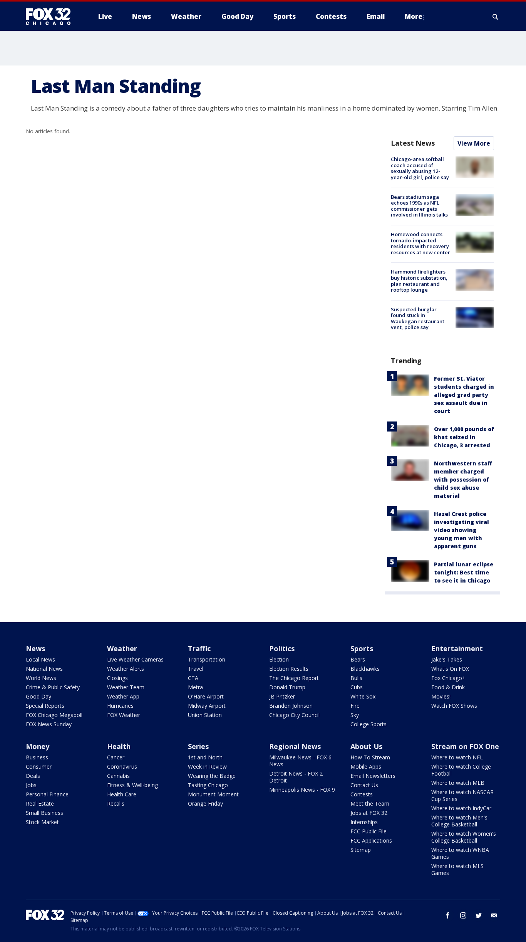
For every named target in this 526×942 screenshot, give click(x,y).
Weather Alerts (125, 668)
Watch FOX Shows (454, 705)
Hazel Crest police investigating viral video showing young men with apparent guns (461, 530)
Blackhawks (365, 668)
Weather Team (125, 687)
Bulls (356, 678)
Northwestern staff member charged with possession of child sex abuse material (463, 479)
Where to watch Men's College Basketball (459, 821)
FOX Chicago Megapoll (54, 715)
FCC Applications (371, 840)
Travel (195, 668)
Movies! (441, 696)
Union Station (205, 715)
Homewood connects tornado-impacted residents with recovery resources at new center (420, 243)
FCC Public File (368, 831)
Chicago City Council (294, 715)
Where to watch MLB (457, 782)
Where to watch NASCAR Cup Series (462, 795)
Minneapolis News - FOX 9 (302, 789)
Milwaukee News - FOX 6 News (300, 761)
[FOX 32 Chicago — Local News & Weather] (51, 16)
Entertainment (457, 648)
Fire (355, 705)
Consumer (39, 766)
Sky (354, 715)
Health (119, 746)
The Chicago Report (294, 678)
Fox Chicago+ (448, 678)
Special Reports (45, 705)
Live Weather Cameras (135, 659)
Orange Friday (205, 803)
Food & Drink (448, 687)
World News (41, 678)
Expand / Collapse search (495, 16)
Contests (361, 794)
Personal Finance (47, 794)
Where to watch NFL (457, 757)
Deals (33, 775)
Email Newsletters (372, 775)
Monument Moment (213, 794)
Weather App (123, 696)
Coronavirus (122, 766)
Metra (195, 687)
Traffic (199, 648)
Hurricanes (120, 705)
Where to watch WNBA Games (460, 853)
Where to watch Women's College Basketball (463, 837)
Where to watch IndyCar (461, 808)
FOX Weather (123, 715)
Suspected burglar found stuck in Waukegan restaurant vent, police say (417, 318)
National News (44, 668)
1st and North (205, 757)
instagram (463, 915)
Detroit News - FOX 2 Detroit (296, 777)
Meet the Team (369, 803)
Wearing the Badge (212, 775)
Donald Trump (287, 687)
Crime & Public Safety (53, 687)
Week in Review (207, 766)
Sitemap (360, 849)
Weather (122, 648)
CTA (193, 678)
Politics (282, 648)
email (494, 915)
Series (198, 746)
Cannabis (118, 775)
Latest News (413, 143)
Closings (117, 678)
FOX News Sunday (49, 724)
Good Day (38, 696)
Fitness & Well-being (132, 785)
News (35, 648)
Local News (40, 659)
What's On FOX (450, 668)
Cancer (115, 757)
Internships (364, 822)
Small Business (44, 812)
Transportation (206, 659)
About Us (366, 746)
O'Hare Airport (206, 696)
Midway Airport (207, 705)
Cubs (356, 687)
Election (279, 659)
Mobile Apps (365, 766)
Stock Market (42, 822)
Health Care (121, 794)
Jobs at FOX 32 (368, 812)
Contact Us (364, 785)
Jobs (31, 785)
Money (37, 746)
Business (37, 757)
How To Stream (370, 757)
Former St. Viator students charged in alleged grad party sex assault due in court (464, 395)
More (413, 16)
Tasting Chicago (208, 785)
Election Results (288, 668)
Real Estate (40, 803)
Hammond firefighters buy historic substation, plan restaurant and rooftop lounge (419, 280)
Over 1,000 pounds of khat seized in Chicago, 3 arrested (464, 437)
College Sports (368, 724)
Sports (361, 648)
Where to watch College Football (461, 770)
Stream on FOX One (465, 746)
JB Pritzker (282, 696)
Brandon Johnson (291, 705)
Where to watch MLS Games (457, 869)
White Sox (362, 696)
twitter (478, 915)
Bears (357, 659)
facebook (448, 915)
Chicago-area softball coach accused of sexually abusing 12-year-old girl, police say (420, 168)
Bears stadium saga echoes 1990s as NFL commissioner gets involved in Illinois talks (419, 205)
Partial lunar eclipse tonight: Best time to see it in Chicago (463, 572)
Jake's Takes (446, 659)
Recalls (115, 803)
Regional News (295, 746)
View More (473, 143)
